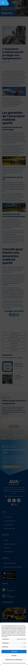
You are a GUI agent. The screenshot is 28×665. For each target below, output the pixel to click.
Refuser (14, 655)
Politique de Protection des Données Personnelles (14, 663)
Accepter (14, 651)
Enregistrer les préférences (14, 660)
